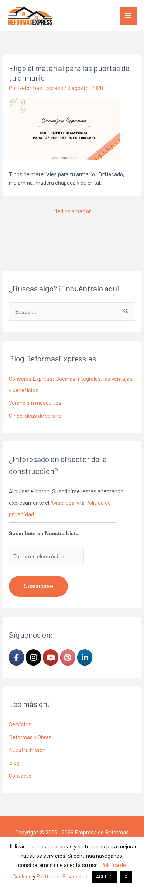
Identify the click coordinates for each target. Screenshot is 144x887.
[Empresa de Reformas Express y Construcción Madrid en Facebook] (16, 657)
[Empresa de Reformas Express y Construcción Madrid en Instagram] (33, 657)
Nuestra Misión (27, 749)
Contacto (20, 775)
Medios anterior (72, 210)
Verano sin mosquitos (35, 402)
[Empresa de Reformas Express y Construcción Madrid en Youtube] (50, 657)
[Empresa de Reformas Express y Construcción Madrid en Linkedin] (84, 657)
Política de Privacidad (62, 876)
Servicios (20, 723)
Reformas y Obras (30, 736)
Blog (14, 762)
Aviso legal (63, 502)
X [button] (125, 877)
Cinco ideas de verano (35, 415)
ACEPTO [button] (104, 877)
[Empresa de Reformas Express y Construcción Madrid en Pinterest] (67, 657)
